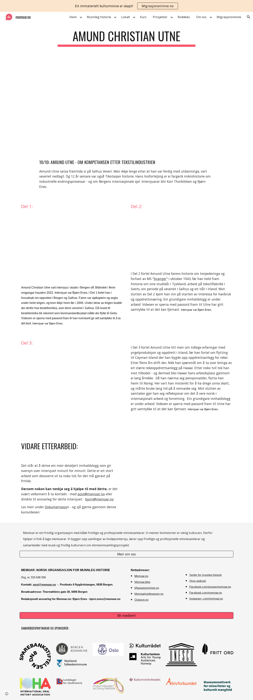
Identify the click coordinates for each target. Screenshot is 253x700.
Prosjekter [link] (160, 17)
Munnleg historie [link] (99, 17)
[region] (126, 6)
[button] (248, 17)
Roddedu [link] (184, 17)
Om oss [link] (201, 17)
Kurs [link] (143, 17)
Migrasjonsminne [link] (229, 17)
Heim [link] (73, 17)
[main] (126, 37)
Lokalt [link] (125, 17)
